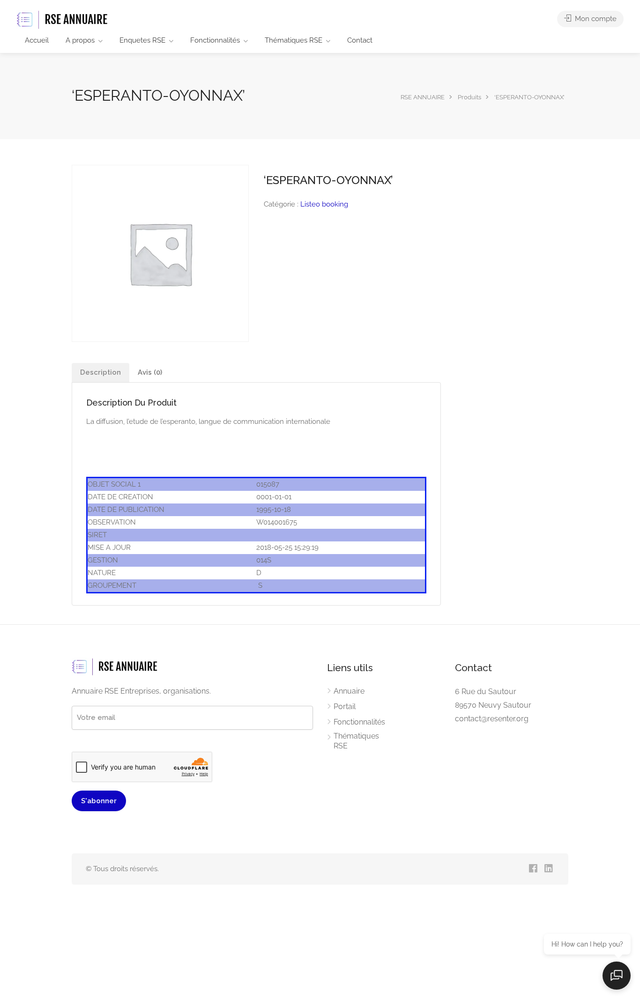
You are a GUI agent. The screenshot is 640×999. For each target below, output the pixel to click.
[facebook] (533, 869)
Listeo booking (324, 204)
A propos (80, 40)
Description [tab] (100, 372)
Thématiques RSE (293, 40)
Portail (345, 706)
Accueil (37, 40)
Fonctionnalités (215, 40)
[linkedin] (548, 869)
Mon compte (595, 19)
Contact (359, 40)
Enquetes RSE (142, 40)
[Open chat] (617, 976)
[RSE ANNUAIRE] (63, 19)
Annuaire (349, 691)
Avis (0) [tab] (150, 372)
